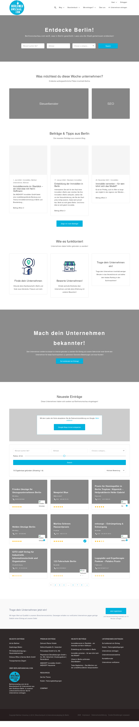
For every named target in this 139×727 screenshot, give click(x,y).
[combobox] (84, 45)
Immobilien (27, 180)
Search (108, 46)
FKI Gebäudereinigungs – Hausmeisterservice (18, 652)
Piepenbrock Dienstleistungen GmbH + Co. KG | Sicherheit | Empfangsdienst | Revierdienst (53, 657)
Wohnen (26, 182)
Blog (60, 7)
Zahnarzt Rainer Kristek (48, 643)
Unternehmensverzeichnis (111, 655)
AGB (79, 715)
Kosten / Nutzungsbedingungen (51, 681)
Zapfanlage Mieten (15, 647)
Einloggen (123, 2)
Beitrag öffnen (18, 208)
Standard (70, 180)
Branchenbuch (73, 7)
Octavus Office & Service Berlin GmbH (22, 657)
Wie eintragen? (88, 7)
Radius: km (18, 456)
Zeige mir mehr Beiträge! (69, 223)
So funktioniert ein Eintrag (111, 643)
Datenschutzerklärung (99, 715)
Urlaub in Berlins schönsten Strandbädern (80, 660)
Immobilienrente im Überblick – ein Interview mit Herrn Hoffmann (28, 189)
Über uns (102, 7)
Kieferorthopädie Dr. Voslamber (51, 647)
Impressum (86, 715)
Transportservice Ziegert (17, 661)
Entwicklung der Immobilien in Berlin (68, 185)
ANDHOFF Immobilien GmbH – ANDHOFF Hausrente (51, 664)
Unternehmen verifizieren (110, 662)
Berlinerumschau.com (16, 684)
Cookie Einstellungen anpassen (119, 715)
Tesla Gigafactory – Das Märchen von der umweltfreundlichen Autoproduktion (84, 666)
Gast (113, 2)
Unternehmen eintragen (119, 7)
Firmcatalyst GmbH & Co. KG (50, 651)
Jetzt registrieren (116, 611)
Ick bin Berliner (14, 643)
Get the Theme (45, 677)
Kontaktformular (107, 658)
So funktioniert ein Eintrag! (69, 361)
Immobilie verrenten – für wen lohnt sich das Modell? (110, 185)
